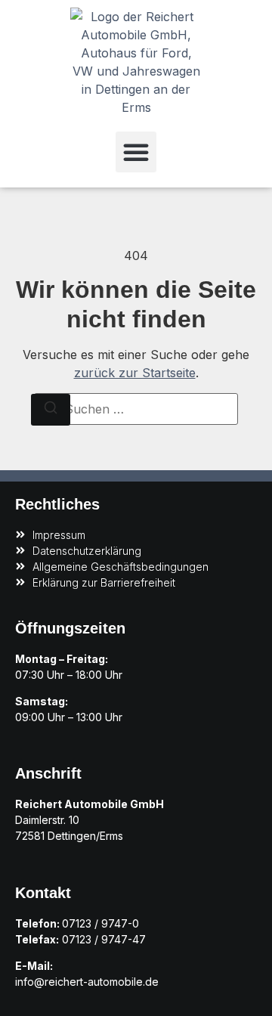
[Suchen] (50, 410)
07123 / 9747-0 (100, 923)
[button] (136, 152)
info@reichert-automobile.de (87, 981)
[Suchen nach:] (136, 409)
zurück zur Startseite (135, 372)
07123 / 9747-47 (104, 939)
